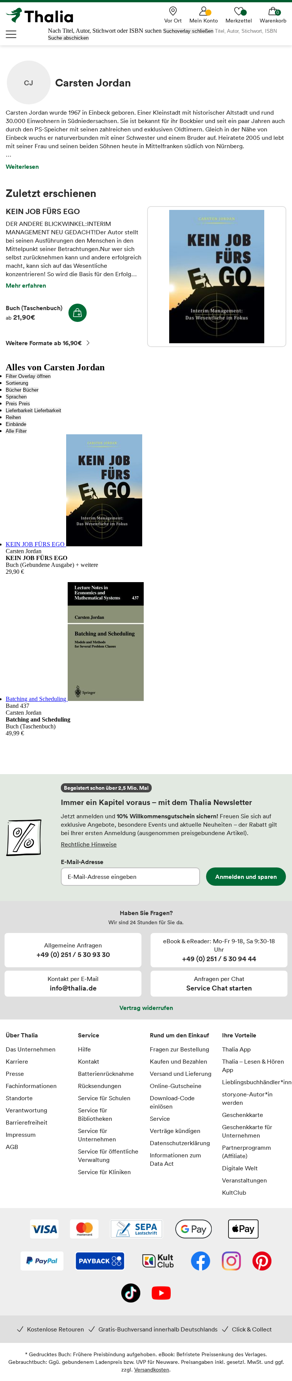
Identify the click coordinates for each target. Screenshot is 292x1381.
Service (88, 1035)
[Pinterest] (261, 1261)
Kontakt (88, 1061)
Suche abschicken (68, 38)
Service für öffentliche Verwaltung (108, 1155)
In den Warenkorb (77, 313)
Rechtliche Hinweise (89, 844)
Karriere (17, 1061)
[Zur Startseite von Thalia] (44, 15)
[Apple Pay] (243, 1229)
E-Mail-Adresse (82, 862)
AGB (12, 1147)
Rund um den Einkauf (179, 1035)
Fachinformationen (31, 1086)
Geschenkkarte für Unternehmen (247, 1131)
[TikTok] (130, 1293)
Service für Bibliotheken (95, 1114)
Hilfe (84, 1049)
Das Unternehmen (31, 1049)
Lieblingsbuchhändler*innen (254, 1082)
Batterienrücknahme (106, 1073)
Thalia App (236, 1049)
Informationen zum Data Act (175, 1159)
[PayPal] (42, 1261)
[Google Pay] (194, 1229)
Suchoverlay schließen (188, 31)
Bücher (13, 390)
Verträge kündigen (175, 1131)
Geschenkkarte (242, 1115)
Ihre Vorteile (239, 1035)
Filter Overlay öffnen (28, 376)
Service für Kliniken (104, 1172)
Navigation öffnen (11, 34)
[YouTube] (161, 1293)
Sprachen (16, 397)
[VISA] (44, 1229)
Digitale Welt (240, 1168)
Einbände (16, 424)
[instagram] (231, 1261)
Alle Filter (16, 431)
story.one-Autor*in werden (247, 1098)
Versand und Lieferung (180, 1073)
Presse (15, 1073)
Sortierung (17, 383)
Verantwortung (26, 1110)
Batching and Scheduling (37, 699)
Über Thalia (22, 1035)
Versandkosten (151, 1369)
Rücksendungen (99, 1086)
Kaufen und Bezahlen (178, 1061)
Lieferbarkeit (19, 410)
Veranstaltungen (244, 1180)
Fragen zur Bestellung (179, 1049)
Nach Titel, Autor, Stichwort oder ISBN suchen (105, 30)
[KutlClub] (157, 1261)
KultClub (234, 1192)
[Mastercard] (84, 1229)
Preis (11, 403)
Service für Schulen (104, 1098)
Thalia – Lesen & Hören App (253, 1066)
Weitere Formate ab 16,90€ (44, 343)
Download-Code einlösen (172, 1102)
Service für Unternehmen (97, 1135)
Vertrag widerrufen (146, 1007)
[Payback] (100, 1261)
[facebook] (200, 1261)
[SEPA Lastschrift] (136, 1229)
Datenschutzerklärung (180, 1143)
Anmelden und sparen (246, 876)
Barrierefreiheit (27, 1122)
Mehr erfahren (26, 285)
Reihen (13, 417)
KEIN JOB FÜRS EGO (217, 276)
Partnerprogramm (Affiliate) (246, 1152)
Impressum (21, 1134)
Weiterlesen (22, 166)
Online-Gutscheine (176, 1086)
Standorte (19, 1098)
